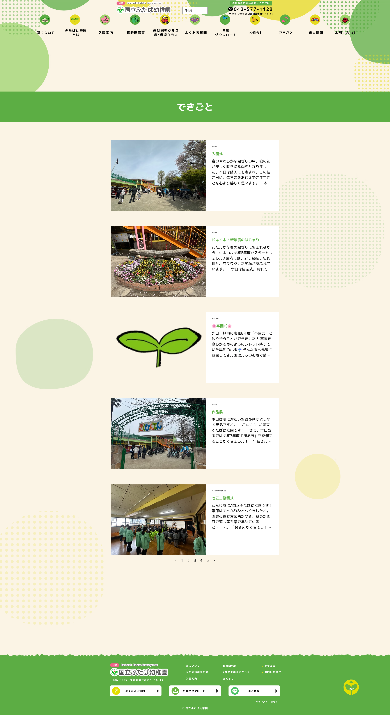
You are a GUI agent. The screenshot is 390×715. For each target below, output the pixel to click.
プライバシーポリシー (268, 702)
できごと (270, 665)
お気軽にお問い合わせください (251, 3)
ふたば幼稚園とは (197, 672)
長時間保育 (230, 665)
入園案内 (191, 678)
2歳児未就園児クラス (236, 672)
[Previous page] (176, 560)
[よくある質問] (135, 690)
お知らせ (228, 678)
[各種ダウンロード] (195, 690)
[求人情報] (254, 690)
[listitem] (45, 27)
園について (193, 665)
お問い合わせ (272, 672)
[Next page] (214, 560)
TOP (351, 688)
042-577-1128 (253, 9)
